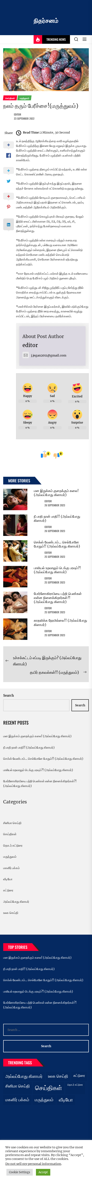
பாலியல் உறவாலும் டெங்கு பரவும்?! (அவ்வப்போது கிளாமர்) (57, 570)
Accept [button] (43, 1172)
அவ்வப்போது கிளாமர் (16, 902)
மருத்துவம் (9, 857)
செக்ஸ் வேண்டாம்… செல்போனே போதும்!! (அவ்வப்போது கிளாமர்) (57, 544)
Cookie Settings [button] (19, 1172)
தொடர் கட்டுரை (12, 845)
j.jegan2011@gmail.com (48, 355)
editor (17, 114)
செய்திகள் (9, 834)
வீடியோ (7, 879)
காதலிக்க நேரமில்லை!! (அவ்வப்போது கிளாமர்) (60, 622)
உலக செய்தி (10, 913)
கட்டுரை (8, 890)
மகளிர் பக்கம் (11, 868)
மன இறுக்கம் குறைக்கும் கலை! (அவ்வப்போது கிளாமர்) (56, 493)
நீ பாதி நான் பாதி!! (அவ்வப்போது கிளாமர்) (57, 518)
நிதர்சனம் (46, 20)
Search (8, 695)
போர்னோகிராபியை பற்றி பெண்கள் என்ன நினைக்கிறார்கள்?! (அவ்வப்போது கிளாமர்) (58, 597)
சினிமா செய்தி (12, 823)
